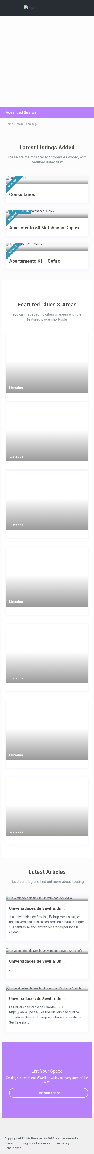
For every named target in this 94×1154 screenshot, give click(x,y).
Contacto (11, 1143)
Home (9, 124)
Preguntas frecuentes (36, 1143)
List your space (48, 1093)
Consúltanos (22, 194)
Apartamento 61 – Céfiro (34, 261)
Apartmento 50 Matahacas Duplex (44, 228)
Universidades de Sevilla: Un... (37, 908)
